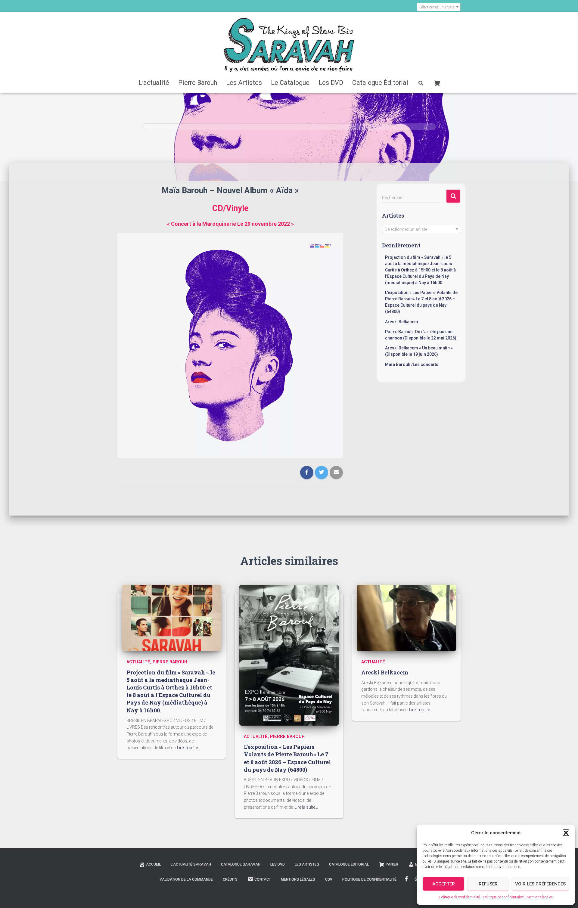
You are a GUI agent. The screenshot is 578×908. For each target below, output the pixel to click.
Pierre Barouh (197, 82)
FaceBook (406, 879)
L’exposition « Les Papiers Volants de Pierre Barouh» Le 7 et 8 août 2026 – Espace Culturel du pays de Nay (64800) (421, 302)
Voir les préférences (540, 884)
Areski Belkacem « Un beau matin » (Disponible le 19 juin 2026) (419, 351)
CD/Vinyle (230, 208)
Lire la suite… (188, 747)
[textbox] (438, 7)
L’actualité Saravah (191, 864)
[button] (566, 833)
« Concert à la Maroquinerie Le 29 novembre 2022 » (230, 224)
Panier (392, 864)
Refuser (488, 884)
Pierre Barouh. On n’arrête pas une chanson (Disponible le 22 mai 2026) (420, 334)
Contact (262, 879)
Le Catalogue (290, 82)
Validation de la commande (186, 879)
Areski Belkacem (401, 321)
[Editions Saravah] (289, 45)
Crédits (230, 879)
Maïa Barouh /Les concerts (411, 364)
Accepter (443, 884)
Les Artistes (244, 82)
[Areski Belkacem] (406, 617)
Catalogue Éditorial (380, 82)
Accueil (153, 864)
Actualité (138, 662)
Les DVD (331, 82)
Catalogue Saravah (240, 864)
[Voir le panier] (436, 82)
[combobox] (439, 7)
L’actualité (153, 82)
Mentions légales (540, 897)
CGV (328, 879)
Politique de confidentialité (459, 897)
